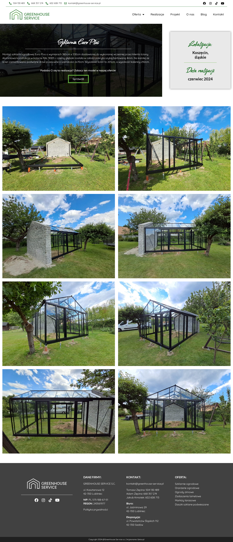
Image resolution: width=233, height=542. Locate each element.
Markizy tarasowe (185, 500)
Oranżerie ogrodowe (187, 488)
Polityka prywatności (95, 509)
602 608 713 (152, 497)
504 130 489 (152, 489)
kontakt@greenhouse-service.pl (145, 483)
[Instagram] (210, 3)
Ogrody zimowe (184, 492)
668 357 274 (150, 493)
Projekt (175, 14)
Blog (204, 14)
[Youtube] (222, 3)
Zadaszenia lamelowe (188, 496)
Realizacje (157, 14)
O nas (190, 14)
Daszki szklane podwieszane (192, 504)
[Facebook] (204, 3)
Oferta (136, 14)
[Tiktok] (216, 3)
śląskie (200, 57)
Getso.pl (140, 539)
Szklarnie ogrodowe (186, 483)
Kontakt (218, 14)
